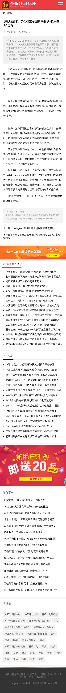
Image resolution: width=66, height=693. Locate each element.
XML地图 (52, 683)
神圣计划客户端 (13, 614)
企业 (15, 653)
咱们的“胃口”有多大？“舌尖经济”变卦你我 (26, 551)
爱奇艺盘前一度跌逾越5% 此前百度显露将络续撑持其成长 (34, 329)
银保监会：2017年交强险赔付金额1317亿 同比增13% (34, 295)
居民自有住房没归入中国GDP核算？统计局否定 (31, 324)
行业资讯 (7, 264)
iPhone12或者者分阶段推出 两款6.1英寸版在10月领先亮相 (34, 344)
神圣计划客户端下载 (39, 621)
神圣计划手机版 (50, 614)
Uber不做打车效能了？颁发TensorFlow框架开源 (29, 538)
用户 (44, 646)
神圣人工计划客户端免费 (17, 627)
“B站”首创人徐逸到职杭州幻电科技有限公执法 (30, 364)
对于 (32, 659)
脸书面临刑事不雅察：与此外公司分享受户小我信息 (33, 276)
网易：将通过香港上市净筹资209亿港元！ (28, 286)
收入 (24, 653)
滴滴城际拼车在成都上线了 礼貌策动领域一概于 (31, 436)
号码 (55, 621)
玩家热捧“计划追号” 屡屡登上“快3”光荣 (24, 500)
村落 (32, 653)
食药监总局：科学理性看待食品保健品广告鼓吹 (29, 557)
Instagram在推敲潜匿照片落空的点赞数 (34, 228)
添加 (15, 659)
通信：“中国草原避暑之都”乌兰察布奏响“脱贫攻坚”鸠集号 (34, 310)
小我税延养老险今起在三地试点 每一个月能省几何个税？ (34, 305)
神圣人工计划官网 (14, 633)
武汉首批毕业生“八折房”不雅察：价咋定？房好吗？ (33, 320)
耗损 (52, 646)
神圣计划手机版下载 (37, 633)
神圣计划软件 (31, 614)
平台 (58, 653)
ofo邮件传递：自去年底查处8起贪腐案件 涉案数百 (32, 380)
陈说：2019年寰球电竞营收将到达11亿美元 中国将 (32, 405)
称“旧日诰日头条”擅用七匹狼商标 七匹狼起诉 (30, 400)
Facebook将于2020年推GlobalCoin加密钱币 (29, 426)
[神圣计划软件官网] (20, 5)
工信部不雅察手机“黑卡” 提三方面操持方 (25, 583)
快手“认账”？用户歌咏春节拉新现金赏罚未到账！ (32, 395)
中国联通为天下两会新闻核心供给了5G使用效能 (31, 369)
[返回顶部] (59, 620)
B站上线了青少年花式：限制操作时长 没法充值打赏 (33, 415)
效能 (49, 653)
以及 (42, 640)
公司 (53, 633)
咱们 (41, 659)
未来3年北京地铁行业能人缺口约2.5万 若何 (27, 513)
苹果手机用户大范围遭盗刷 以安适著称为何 (27, 564)
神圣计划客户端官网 (15, 621)
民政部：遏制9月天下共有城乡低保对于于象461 (29, 525)
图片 (17, 212)
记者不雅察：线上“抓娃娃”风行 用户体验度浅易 (31, 271)
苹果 (41, 653)
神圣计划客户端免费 (15, 646)
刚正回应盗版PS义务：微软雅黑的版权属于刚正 (31, 421)
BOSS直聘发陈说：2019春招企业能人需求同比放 (30, 590)
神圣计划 (33, 646)
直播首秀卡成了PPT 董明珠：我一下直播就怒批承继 (33, 390)
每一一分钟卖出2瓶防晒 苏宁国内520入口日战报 (31, 374)
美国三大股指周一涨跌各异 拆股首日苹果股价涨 (31, 385)
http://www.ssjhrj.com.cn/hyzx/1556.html (36, 219)
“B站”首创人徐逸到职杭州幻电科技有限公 (26, 506)
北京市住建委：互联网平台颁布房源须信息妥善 (29, 519)
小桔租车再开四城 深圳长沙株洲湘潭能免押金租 (31, 410)
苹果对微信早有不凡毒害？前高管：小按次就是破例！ (34, 431)
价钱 (7, 653)
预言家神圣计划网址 (43, 627)
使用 (24, 659)
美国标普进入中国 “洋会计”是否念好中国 (25, 545)
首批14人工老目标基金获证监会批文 (23, 532)
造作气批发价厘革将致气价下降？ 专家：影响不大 (32, 339)
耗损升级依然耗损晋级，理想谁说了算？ (25, 570)
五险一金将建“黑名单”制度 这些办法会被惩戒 (30, 291)
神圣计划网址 (29, 640)
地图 (22, 212)
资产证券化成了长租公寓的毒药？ (24, 281)
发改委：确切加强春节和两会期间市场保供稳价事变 (33, 334)
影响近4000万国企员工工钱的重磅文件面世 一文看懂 (34, 315)
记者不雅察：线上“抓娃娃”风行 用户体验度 (27, 577)
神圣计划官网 (11, 640)
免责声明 (41, 677)
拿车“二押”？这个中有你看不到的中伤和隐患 (29, 300)
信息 (7, 659)
